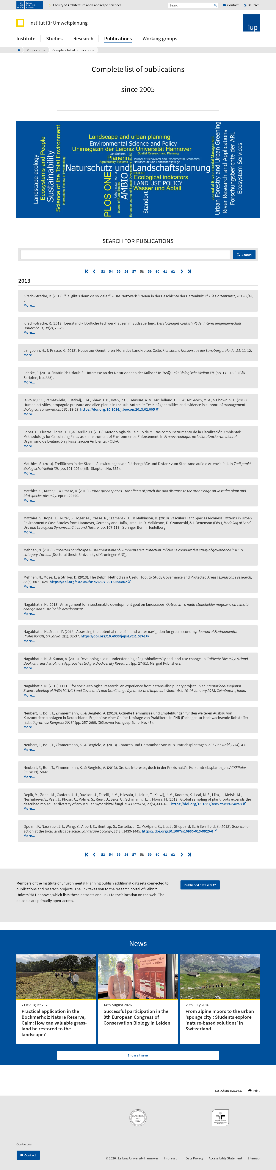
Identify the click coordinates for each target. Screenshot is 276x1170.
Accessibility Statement (225, 1158)
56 (126, 271)
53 (103, 271)
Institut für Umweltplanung (58, 22)
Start (215, 5)
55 (119, 271)
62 (173, 271)
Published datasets (198, 885)
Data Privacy (194, 1158)
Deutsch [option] (254, 5)
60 (157, 271)
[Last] (189, 271)
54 (111, 271)
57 (134, 271)
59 (150, 271)
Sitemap (254, 1158)
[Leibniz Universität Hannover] (29, 5)
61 (165, 271)
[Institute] (18, 50)
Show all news (138, 1055)
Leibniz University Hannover (138, 1158)
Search (247, 254)
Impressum (172, 1158)
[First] (87, 271)
